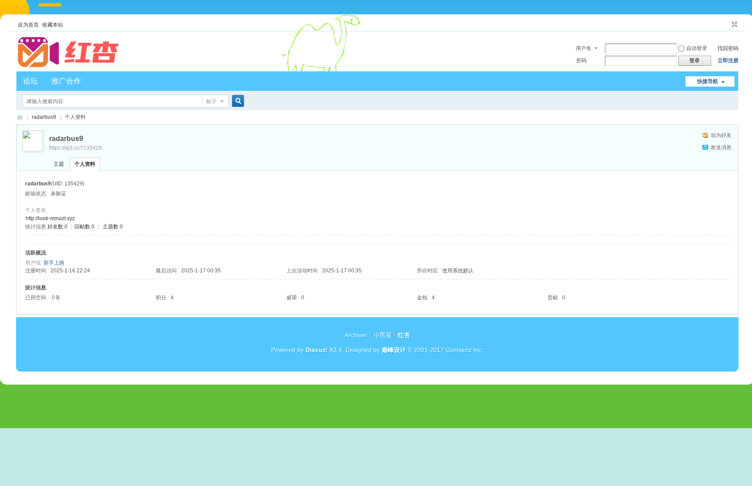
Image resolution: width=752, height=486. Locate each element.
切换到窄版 (733, 25)
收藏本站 (52, 25)
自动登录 (696, 48)
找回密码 (728, 48)
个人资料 (84, 164)
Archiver (356, 335)
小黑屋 (382, 335)
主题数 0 (113, 227)
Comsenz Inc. (464, 349)
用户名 (583, 48)
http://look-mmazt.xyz (50, 218)
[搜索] (236, 101)
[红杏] (68, 66)
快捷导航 (707, 81)
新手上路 (54, 263)
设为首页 (28, 25)
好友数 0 (57, 227)
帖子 (211, 101)
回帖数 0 (84, 227)
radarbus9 (44, 117)
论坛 (30, 81)
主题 (59, 164)
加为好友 (721, 135)
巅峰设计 (394, 349)
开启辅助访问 (726, 25)
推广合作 (66, 81)
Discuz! (317, 349)
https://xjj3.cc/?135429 (75, 148)
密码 (581, 60)
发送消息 (721, 147)
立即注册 (728, 60)
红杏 (19, 117)
